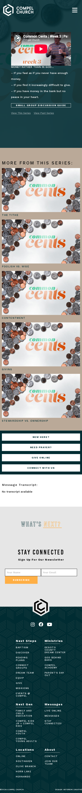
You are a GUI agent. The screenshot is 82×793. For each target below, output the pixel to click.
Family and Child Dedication (24, 713)
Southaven (24, 761)
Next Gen (24, 704)
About (50, 749)
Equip (20, 678)
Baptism (22, 647)
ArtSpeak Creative (72, 789)
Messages (54, 704)
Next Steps (26, 641)
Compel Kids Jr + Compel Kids (25, 723)
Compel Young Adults (26, 740)
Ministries (54, 641)
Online (21, 756)
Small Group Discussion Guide (41, 105)
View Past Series (44, 113)
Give (19, 683)
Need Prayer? (41, 447)
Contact (51, 756)
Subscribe (21, 580)
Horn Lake (23, 771)
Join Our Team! (51, 762)
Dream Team (25, 672)
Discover (23, 652)
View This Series (21, 113)
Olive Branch (26, 766)
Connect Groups (22, 666)
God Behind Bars (53, 658)
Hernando (23, 776)
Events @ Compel (23, 694)
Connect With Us (41, 468)
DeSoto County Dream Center (55, 650)
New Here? (41, 437)
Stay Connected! (53, 722)
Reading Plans (22, 658)
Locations (25, 749)
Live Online (53, 710)
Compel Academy (51, 666)
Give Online (41, 457)
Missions (22, 688)
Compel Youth (21, 732)
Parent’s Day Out (54, 674)
